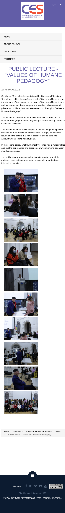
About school (12, 44)
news (7, 36)
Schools (17, 431)
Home (6, 431)
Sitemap (17, 486)
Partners (9, 59)
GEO (54, 5)
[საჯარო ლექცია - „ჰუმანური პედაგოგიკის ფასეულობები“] (21, 180)
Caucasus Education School (38, 431)
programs (10, 51)
